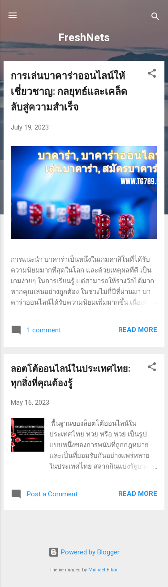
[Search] (155, 18)
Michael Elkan (103, 570)
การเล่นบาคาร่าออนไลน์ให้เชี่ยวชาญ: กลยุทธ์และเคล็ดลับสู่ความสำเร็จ (69, 91)
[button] (151, 75)
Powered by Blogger (89, 552)
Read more (137, 330)
